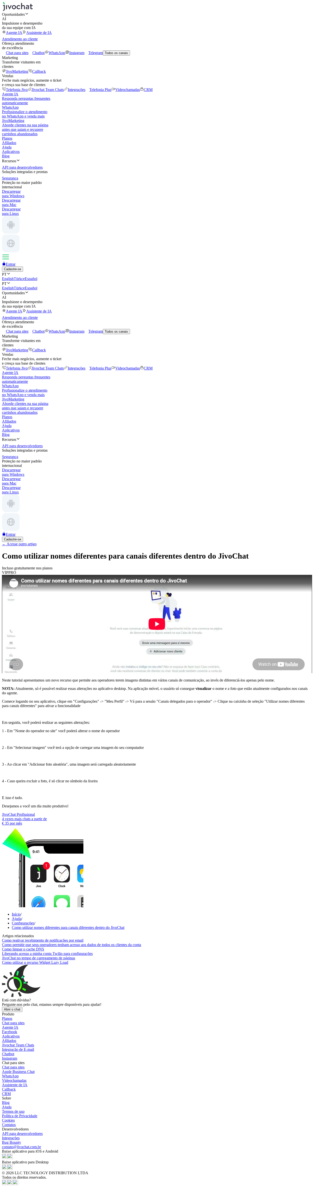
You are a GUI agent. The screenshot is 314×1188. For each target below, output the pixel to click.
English (8, 279)
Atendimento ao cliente (20, 39)
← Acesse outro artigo (19, 544)
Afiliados (9, 143)
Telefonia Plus (100, 90)
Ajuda (7, 147)
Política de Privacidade (19, 1116)
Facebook (9, 1032)
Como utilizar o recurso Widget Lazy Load (35, 962)
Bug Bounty (11, 1142)
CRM (148, 90)
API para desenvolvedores (22, 1133)
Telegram (95, 53)
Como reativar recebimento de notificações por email (42, 940)
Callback (39, 71)
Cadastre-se (12, 269)
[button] (157, 14)
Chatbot (38, 53)
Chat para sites (17, 53)
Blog (6, 156)
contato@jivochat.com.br (21, 1147)
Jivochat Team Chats (48, 90)
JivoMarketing (17, 71)
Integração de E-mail (18, 1049)
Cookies (8, 1120)
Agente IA (14, 32)
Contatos (9, 1125)
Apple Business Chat (18, 1071)
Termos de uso (13, 1111)
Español (31, 279)
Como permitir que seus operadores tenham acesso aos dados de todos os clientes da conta (71, 945)
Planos (7, 138)
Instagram (76, 53)
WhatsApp (57, 53)
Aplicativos (11, 151)
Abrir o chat (12, 1009)
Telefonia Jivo (17, 90)
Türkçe (19, 279)
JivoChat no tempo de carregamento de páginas (38, 958)
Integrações (76, 90)
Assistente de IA (39, 32)
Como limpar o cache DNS (23, 949)
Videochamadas (127, 90)
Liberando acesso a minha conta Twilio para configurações (47, 953)
